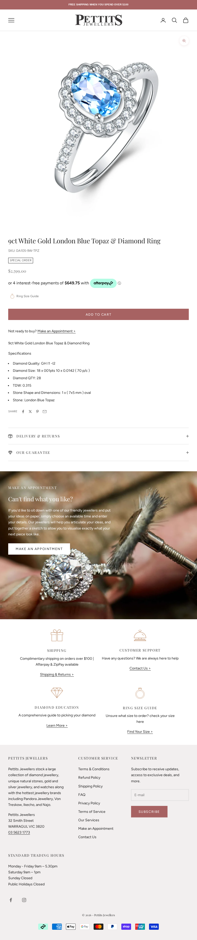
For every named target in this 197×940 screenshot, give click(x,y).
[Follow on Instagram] (24, 900)
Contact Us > (140, 668)
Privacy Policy (89, 803)
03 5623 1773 (19, 832)
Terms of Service (91, 811)
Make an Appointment (39, 549)
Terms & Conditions (94, 769)
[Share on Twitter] (30, 411)
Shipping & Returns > (57, 674)
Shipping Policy (90, 786)
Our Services (88, 820)
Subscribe (149, 812)
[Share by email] (45, 411)
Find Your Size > (140, 731)
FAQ (81, 795)
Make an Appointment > (56, 331)
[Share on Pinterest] (37, 411)
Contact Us (87, 837)
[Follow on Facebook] (10, 900)
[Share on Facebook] (23, 411)
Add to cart (99, 314)
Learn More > (57, 725)
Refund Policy (89, 777)
